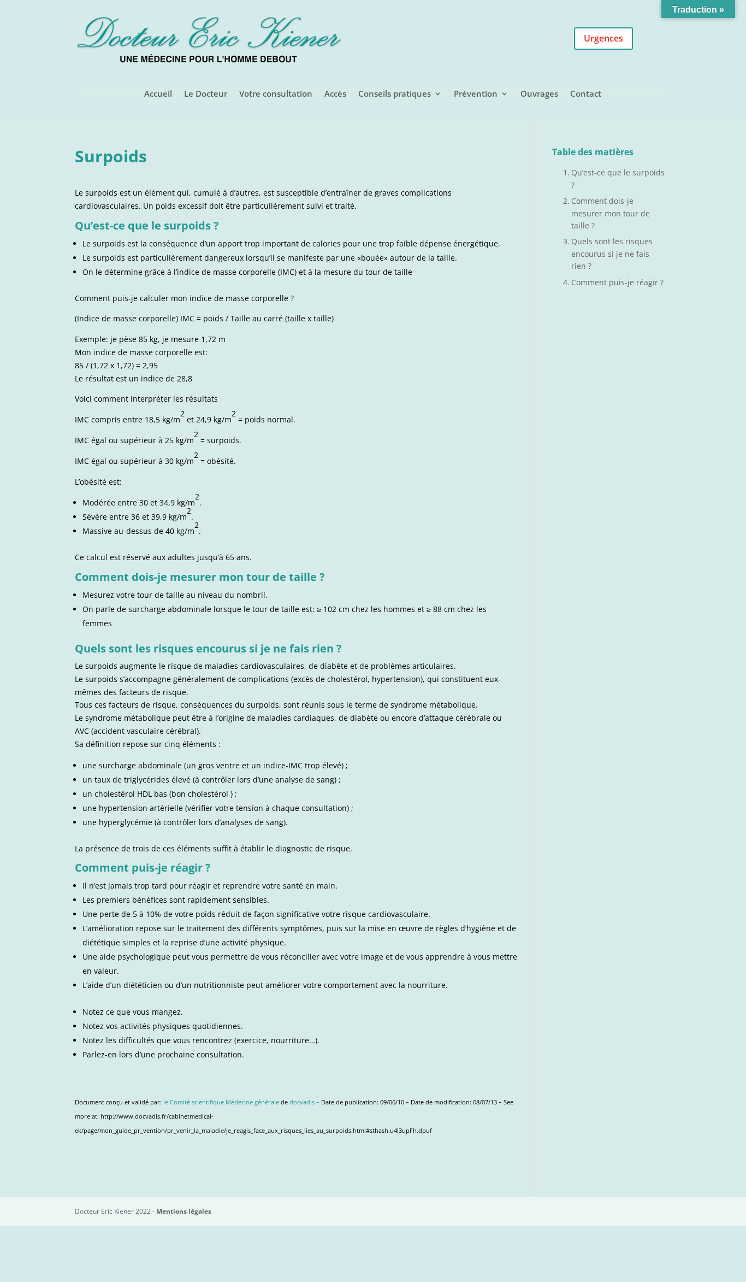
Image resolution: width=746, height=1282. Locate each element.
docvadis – (305, 1102)
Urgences (603, 38)
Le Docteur (205, 94)
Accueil (158, 94)
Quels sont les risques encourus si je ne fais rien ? (612, 253)
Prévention (476, 94)
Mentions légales (183, 1211)
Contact (585, 94)
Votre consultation (275, 94)
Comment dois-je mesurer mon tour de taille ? (610, 213)
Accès (335, 94)
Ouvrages (539, 94)
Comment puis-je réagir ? (617, 282)
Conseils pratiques (394, 94)
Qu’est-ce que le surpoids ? (618, 178)
